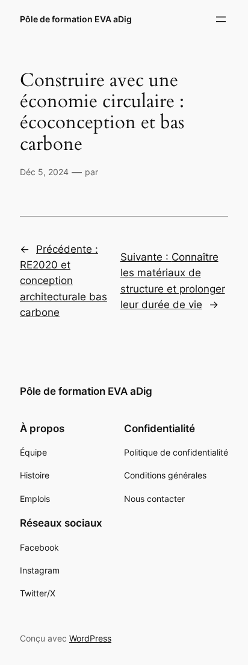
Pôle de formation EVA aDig (76, 19)
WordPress (90, 638)
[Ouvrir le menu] (221, 19)
